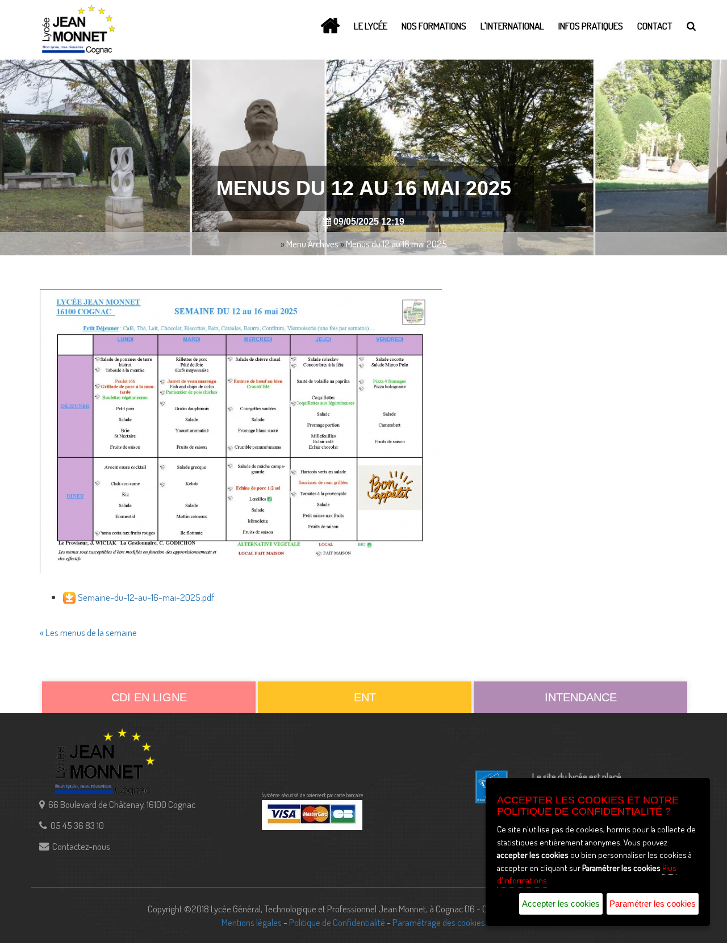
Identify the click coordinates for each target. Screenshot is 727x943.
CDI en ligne (149, 697)
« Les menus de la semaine (88, 632)
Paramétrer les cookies (652, 903)
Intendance (581, 697)
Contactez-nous (81, 846)
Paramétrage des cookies (438, 922)
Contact (654, 25)
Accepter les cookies (561, 903)
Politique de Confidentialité (337, 922)
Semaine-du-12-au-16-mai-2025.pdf (146, 597)
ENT (365, 697)
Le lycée (370, 25)
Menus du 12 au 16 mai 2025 (396, 243)
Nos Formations (434, 25)
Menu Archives (312, 243)
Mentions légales (252, 922)
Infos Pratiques (590, 25)
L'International (512, 25)
